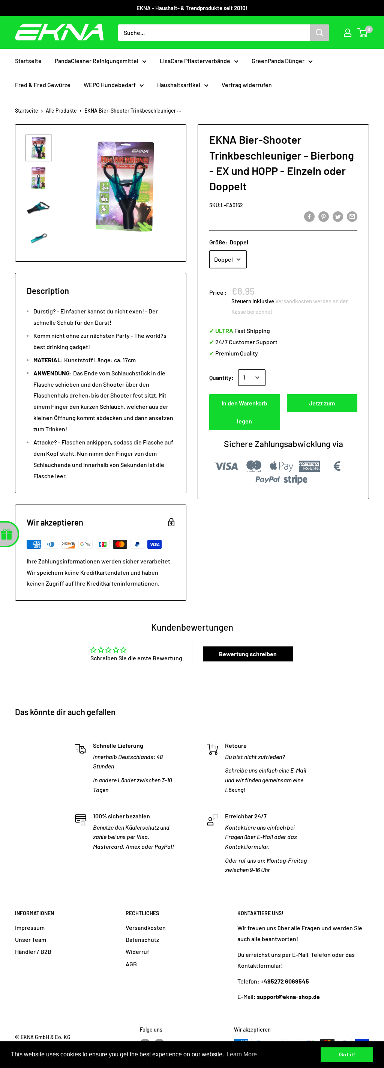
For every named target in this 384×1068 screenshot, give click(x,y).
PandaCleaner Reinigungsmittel (96, 60)
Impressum (30, 927)
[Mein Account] (347, 33)
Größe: (228, 242)
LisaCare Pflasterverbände (195, 60)
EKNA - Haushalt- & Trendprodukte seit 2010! (192, 8)
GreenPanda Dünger (278, 60)
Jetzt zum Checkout (322, 405)
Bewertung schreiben (248, 653)
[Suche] (319, 32)
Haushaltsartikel (178, 84)
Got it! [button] (347, 1054)
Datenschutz (142, 939)
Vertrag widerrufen (247, 84)
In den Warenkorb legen (244, 412)
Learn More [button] (241, 1054)
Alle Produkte (61, 110)
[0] (363, 32)
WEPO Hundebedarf (110, 84)
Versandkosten (146, 927)
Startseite (28, 60)
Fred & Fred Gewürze (42, 84)
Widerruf (137, 951)
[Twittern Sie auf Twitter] (338, 216)
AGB (131, 963)
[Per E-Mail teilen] (352, 216)
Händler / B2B (33, 951)
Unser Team (30, 939)
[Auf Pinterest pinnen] (323, 216)
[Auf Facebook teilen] (309, 216)
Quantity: (221, 377)
